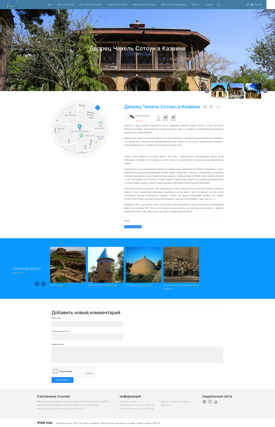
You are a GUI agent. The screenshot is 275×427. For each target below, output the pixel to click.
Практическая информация (173, 4)
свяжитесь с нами (128, 401)
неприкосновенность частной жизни (136, 408)
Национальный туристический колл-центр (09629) (60, 408)
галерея (209, 4)
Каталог (196, 4)
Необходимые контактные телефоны (137, 405)
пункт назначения (65, 4)
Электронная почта (61, 331)
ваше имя (56, 318)
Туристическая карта (117, 4)
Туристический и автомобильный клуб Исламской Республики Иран (68, 405)
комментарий (58, 344)
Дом (50, 4)
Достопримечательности (90, 4)
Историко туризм (133, 227)
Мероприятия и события (144, 4)
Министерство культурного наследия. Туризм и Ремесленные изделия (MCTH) (73, 401)
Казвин (137, 53)
